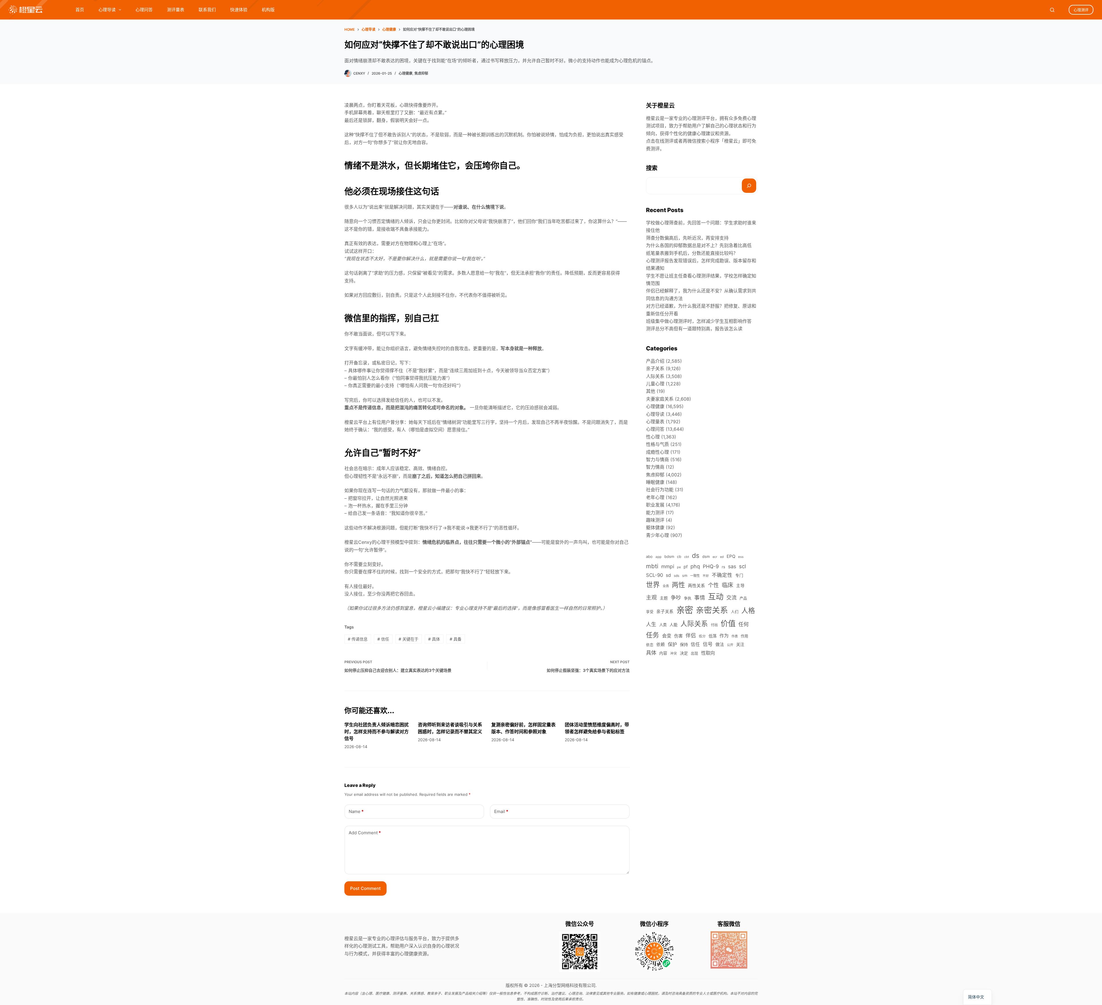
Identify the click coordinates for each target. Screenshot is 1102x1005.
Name (356, 811)
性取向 (708, 653)
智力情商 (655, 467)
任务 (652, 635)
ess (741, 557)
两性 (678, 585)
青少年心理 (657, 535)
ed (722, 557)
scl (742, 566)
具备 (455, 639)
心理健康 (405, 73)
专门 (739, 575)
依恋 (649, 645)
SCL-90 (654, 575)
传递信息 (358, 639)
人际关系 (655, 376)
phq (695, 566)
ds (695, 556)
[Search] (1052, 10)
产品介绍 (655, 361)
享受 (649, 612)
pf (686, 566)
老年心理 (655, 497)
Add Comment (365, 832)
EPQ (731, 556)
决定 (684, 653)
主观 (651, 597)
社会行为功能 (660, 489)
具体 (434, 639)
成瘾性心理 (657, 452)
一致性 (695, 576)
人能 (674, 624)
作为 (724, 636)
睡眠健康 (655, 482)
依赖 (660, 644)
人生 (651, 624)
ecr (715, 557)
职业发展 (655, 505)
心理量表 (655, 421)
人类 (663, 624)
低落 (713, 635)
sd (668, 575)
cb (679, 556)
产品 (743, 598)
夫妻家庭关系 (660, 399)
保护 (672, 644)
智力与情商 (657, 459)
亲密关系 (712, 610)
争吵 (676, 597)
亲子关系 (655, 368)
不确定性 (722, 575)
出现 (694, 653)
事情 (699, 597)
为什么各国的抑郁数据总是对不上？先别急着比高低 (699, 245)
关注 (740, 644)
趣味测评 (655, 520)
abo (649, 556)
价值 (728, 623)
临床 (727, 585)
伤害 (678, 636)
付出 (714, 625)
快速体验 (238, 9)
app (658, 557)
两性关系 (696, 585)
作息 (735, 636)
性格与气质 (657, 444)
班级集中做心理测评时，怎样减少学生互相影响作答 (699, 321)
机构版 (268, 9)
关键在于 (408, 639)
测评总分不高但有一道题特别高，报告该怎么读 (694, 328)
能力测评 (655, 512)
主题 (664, 598)
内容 (663, 653)
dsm (706, 556)
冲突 (673, 653)
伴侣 (691, 636)
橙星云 (731, 141)
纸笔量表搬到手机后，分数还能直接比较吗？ (692, 253)
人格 (748, 610)
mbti (652, 566)
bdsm (669, 556)
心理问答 (144, 9)
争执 (687, 598)
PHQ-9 (711, 566)
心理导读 (107, 9)
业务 (666, 586)
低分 (702, 636)
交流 (731, 598)
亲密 (684, 610)
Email (501, 811)
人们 (734, 611)
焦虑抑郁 (421, 73)
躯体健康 (655, 527)
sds (676, 576)
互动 (715, 597)
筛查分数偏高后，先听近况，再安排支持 (687, 238)
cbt (686, 557)
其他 (650, 391)
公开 (730, 645)
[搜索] (749, 186)
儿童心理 (655, 384)
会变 (666, 636)
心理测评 (1081, 9)
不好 (706, 576)
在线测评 (664, 141)
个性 (713, 585)
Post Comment (365, 888)
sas (732, 566)
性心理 (653, 437)
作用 (744, 636)
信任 (383, 639)
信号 (708, 644)
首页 (79, 9)
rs (723, 566)
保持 (684, 644)
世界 (653, 585)
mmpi (667, 566)
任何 (743, 624)
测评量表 (175, 9)
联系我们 (207, 9)
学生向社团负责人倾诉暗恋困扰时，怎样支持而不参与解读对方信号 (376, 731)
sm (684, 575)
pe (679, 567)
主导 (740, 585)
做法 (719, 644)
